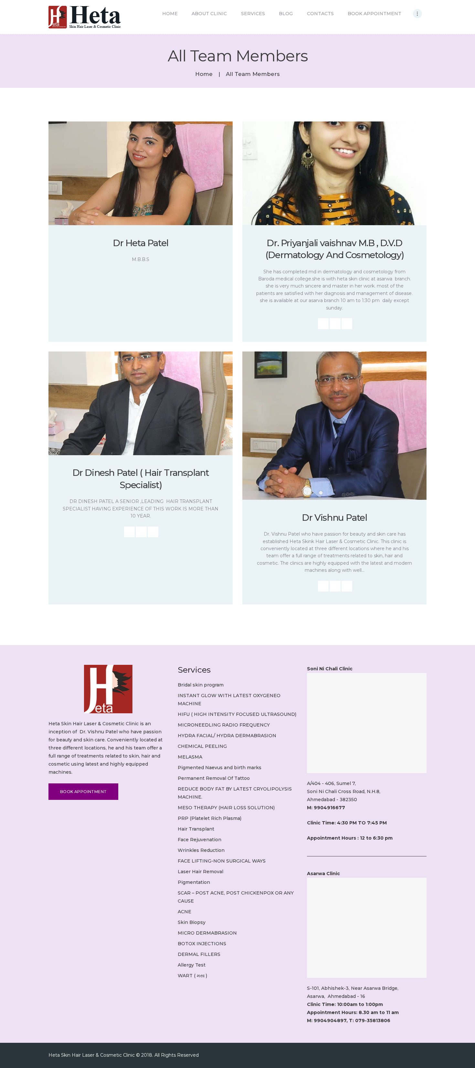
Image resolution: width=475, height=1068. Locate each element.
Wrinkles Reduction (201, 850)
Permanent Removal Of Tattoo (214, 778)
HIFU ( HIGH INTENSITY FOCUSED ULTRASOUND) (237, 714)
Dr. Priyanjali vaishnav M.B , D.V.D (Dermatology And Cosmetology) (334, 249)
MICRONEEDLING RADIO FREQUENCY (224, 725)
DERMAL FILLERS (199, 954)
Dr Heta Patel (140, 242)
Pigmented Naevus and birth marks (219, 767)
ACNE (184, 912)
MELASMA (190, 757)
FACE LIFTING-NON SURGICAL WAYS (222, 861)
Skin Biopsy (192, 922)
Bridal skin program (201, 685)
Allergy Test (192, 965)
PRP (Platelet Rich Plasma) (209, 818)
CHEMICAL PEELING (202, 746)
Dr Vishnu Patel (334, 517)
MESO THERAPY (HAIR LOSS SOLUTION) (226, 808)
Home (204, 74)
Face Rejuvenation (199, 840)
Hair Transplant (196, 829)
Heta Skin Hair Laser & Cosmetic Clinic (91, 1055)
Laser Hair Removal (200, 871)
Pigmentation (194, 882)
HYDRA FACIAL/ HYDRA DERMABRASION (227, 735)
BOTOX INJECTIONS (202, 944)
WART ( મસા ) (192, 976)
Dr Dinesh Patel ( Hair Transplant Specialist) (140, 478)
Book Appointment (83, 791)
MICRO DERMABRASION (207, 933)
